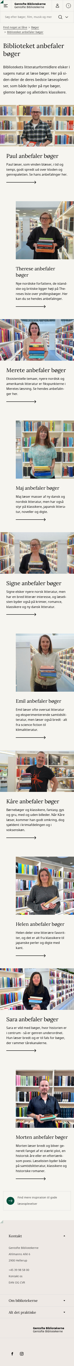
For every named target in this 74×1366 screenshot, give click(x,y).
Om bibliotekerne (23, 1300)
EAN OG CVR (17, 1283)
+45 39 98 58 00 (19, 1270)
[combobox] (37, 17)
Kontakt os (15, 1276)
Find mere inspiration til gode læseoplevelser (37, 1200)
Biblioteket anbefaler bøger (25, 32)
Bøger (35, 27)
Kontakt (15, 1236)
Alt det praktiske (22, 1312)
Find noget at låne (15, 27)
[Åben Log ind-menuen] (57, 5)
